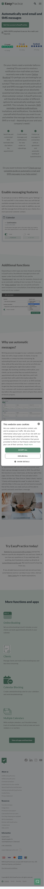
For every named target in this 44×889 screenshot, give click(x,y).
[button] (21, 461)
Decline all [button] (23, 456)
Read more (28, 444)
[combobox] (39, 424)
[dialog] (22, 443)
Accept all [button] (22, 450)
